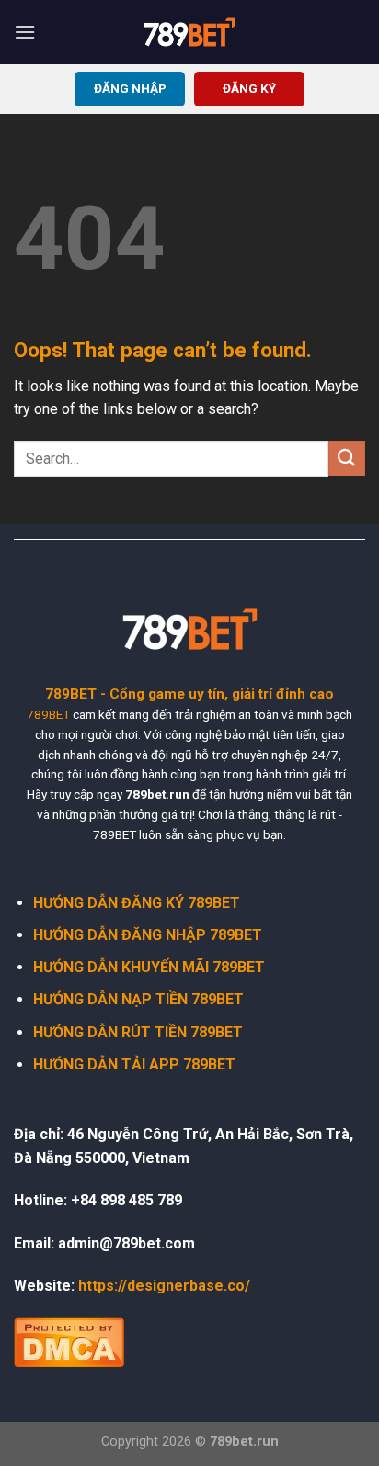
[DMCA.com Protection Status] (69, 1340)
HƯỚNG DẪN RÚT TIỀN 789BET (138, 1032)
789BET (48, 714)
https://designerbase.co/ (164, 1285)
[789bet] (189, 32)
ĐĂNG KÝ (249, 88)
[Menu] (25, 31)
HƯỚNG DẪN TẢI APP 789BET (134, 1064)
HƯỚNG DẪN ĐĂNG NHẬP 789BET (147, 935)
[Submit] (346, 458)
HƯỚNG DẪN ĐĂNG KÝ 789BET (136, 903)
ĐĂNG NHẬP (130, 88)
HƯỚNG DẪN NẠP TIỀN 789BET (138, 999)
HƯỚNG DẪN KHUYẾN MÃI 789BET (149, 967)
